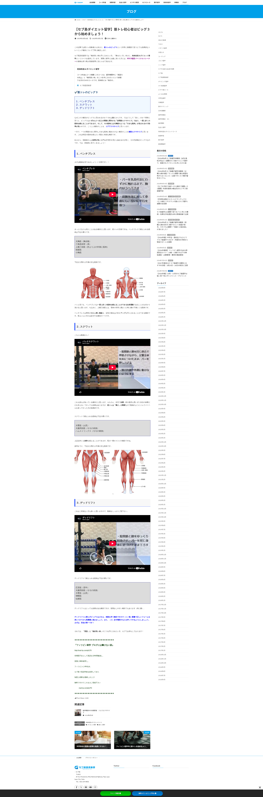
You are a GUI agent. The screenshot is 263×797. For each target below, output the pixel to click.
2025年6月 (161, 342)
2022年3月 (161, 467)
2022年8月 (161, 454)
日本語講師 (162, 111)
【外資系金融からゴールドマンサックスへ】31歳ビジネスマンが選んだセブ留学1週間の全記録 (172, 201)
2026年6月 (161, 296)
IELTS (160, 36)
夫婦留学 (161, 102)
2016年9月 (161, 667)
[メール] (86, 787)
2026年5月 (161, 300)
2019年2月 (161, 546)
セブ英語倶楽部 (85, 85)
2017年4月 (161, 638)
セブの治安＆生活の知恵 (166, 69)
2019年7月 (161, 529)
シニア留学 (162, 65)
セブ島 (160, 73)
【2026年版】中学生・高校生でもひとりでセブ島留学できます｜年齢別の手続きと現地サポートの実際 (172, 240)
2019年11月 (162, 513)
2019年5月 (161, 534)
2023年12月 (162, 396)
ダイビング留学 (163, 81)
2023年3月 (161, 429)
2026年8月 (161, 288)
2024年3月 (161, 384)
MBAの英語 (162, 40)
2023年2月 (161, 434)
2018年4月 (161, 588)
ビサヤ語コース (163, 90)
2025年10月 (162, 329)
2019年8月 (161, 525)
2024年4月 (161, 379)
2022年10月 (162, 446)
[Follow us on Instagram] (95, 787)
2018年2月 (161, 596)
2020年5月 (161, 492)
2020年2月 (161, 500)
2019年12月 (162, 509)
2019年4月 (161, 538)
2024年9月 (161, 363)
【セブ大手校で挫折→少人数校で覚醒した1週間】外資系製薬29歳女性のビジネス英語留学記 (172, 188)
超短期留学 (162, 144)
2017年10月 (162, 613)
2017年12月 (162, 604)
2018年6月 (161, 579)
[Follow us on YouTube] (90, 787)
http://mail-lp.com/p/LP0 (83, 650)
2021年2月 (161, 479)
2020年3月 (161, 496)
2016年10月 (162, 663)
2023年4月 (161, 425)
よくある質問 (162, 94)
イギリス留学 (162, 48)
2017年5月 (161, 634)
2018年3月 (161, 592)
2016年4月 (161, 680)
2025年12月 (162, 321)
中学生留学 (162, 98)
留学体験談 (162, 115)
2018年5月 (161, 584)
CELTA (160, 32)
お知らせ (161, 52)
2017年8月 (161, 621)
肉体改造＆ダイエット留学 (88, 69)
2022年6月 (161, 463)
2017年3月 (161, 642)
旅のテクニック (163, 106)
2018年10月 (162, 563)
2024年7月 (161, 371)
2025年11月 (162, 325)
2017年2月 (161, 646)
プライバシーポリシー (91, 757)
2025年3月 (161, 354)
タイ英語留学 (162, 86)
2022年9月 (161, 450)
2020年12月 (162, 484)
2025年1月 (161, 358)
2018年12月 (162, 554)
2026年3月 (161, 308)
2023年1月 (161, 438)
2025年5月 (161, 346)
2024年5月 (161, 375)
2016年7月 (161, 675)
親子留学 (161, 140)
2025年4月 (161, 350)
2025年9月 (161, 333)
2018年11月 (162, 559)
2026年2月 (161, 313)
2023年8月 (161, 413)
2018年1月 (161, 600)
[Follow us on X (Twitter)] (81, 787)
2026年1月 (161, 317)
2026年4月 (161, 304)
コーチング (162, 56)
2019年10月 (162, 517)
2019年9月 (161, 521)
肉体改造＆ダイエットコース (94, 722)
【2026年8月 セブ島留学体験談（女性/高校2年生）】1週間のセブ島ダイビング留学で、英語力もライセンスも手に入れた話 (172, 160)
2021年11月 (162, 475)
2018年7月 (161, 575)
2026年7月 (161, 292)
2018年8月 (161, 571)
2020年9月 (161, 488)
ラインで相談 (114, 793)
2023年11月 (162, 400)
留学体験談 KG (163, 119)
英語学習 (161, 136)
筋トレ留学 (102, 725)
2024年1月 (161, 392)
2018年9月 (161, 567)
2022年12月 (162, 442)
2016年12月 (162, 654)
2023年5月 (161, 421)
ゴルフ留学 (162, 61)
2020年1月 (161, 504)
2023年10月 (162, 404)
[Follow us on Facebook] (76, 787)
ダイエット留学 (92, 725)
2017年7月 (161, 625)
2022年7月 (161, 459)
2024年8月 (161, 367)
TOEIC (160, 44)
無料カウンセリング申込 (146, 793)
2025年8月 (161, 338)
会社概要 (78, 757)
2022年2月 (161, 471)
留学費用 (161, 123)
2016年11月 (162, 659)
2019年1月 (161, 550)
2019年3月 (161, 542)
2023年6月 (161, 417)
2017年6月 (161, 630)
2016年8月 (161, 671)
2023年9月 (161, 408)
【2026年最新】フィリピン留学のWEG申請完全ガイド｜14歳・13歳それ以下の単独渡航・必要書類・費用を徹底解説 (172, 252)
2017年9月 (161, 617)
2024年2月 (161, 388)
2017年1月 (161, 650)
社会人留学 (162, 127)
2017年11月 (162, 609)
